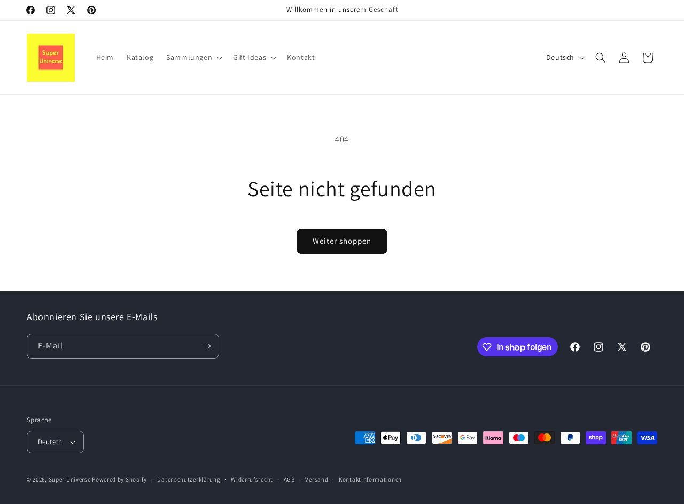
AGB (289, 479)
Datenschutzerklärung (188, 479)
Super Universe (70, 479)
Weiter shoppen (342, 241)
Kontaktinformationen (370, 479)
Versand (316, 479)
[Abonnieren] (207, 346)
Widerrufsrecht (252, 479)
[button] (193, 57)
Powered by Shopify (119, 479)
